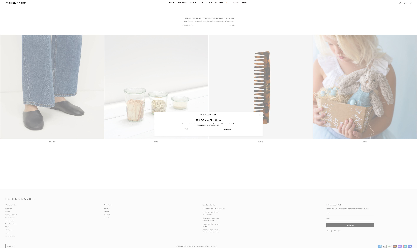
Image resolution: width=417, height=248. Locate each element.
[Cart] (410, 3)
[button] (182, 3)
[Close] (259, 115)
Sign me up (227, 129)
